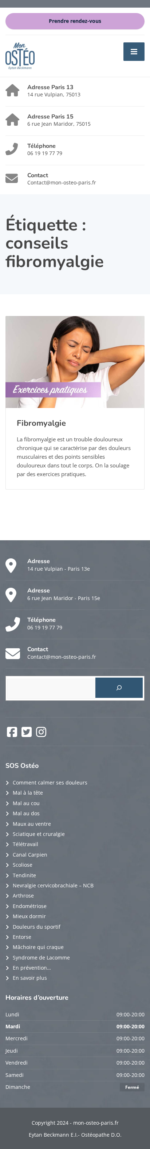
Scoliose (22, 864)
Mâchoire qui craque (38, 947)
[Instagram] (41, 734)
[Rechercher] (119, 688)
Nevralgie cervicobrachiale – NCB (53, 885)
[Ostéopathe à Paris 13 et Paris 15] (20, 55)
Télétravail (25, 844)
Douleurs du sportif (36, 926)
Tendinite (24, 875)
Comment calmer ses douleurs (50, 782)
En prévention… (32, 967)
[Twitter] (27, 734)
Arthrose (23, 895)
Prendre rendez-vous (75, 21)
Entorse (22, 936)
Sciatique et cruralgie (39, 833)
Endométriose (30, 906)
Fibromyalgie (41, 423)
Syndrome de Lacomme (41, 957)
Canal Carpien (30, 854)
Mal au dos (26, 813)
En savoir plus (30, 977)
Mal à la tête (28, 792)
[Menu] (134, 51)
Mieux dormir (29, 916)
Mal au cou (26, 803)
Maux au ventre (32, 823)
